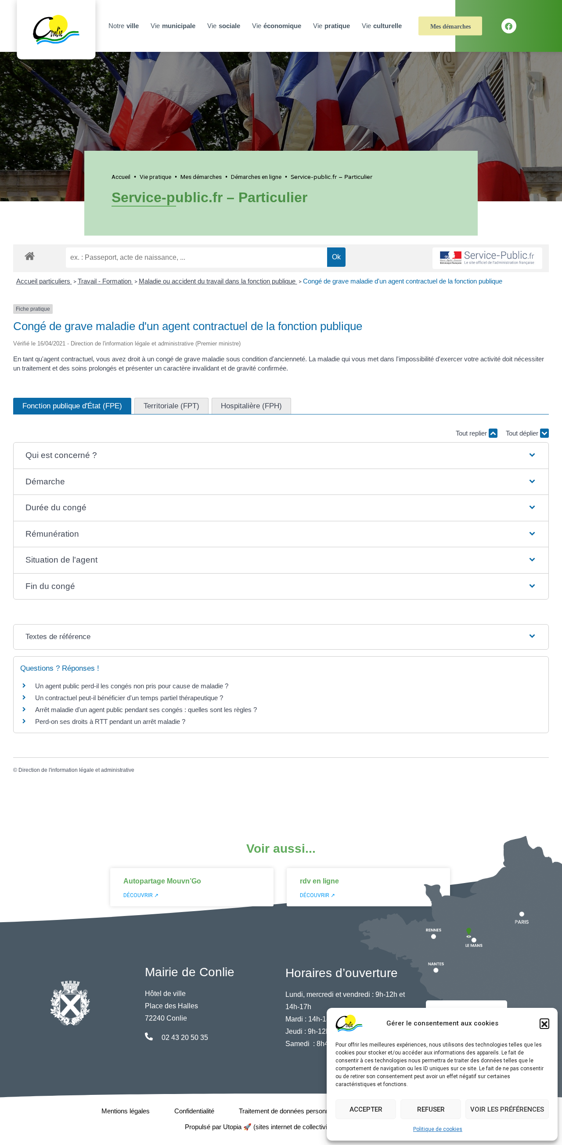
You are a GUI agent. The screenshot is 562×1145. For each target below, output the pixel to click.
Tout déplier (523, 433)
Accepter (365, 1109)
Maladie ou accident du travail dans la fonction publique (218, 281)
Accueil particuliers (44, 281)
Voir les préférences (507, 1109)
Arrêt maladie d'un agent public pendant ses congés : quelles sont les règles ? (146, 709)
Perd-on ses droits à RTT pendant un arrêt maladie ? (110, 721)
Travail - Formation (105, 281)
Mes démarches (450, 26)
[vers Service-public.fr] (487, 258)
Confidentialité (194, 1111)
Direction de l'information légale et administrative (76, 770)
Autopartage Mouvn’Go (162, 881)
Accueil (121, 176)
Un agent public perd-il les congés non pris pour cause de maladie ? (131, 686)
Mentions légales (125, 1111)
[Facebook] (508, 25)
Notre (123, 25)
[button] (544, 1023)
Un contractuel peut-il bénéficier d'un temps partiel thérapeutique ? (129, 698)
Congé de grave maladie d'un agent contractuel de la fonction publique (402, 281)
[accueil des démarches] (30, 254)
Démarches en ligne (256, 176)
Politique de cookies (437, 1129)
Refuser (431, 1109)
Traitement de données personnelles (290, 1111)
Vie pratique (155, 176)
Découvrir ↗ (141, 895)
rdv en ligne (319, 881)
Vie (173, 25)
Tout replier (472, 433)
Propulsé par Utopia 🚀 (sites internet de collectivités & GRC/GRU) (281, 1126)
